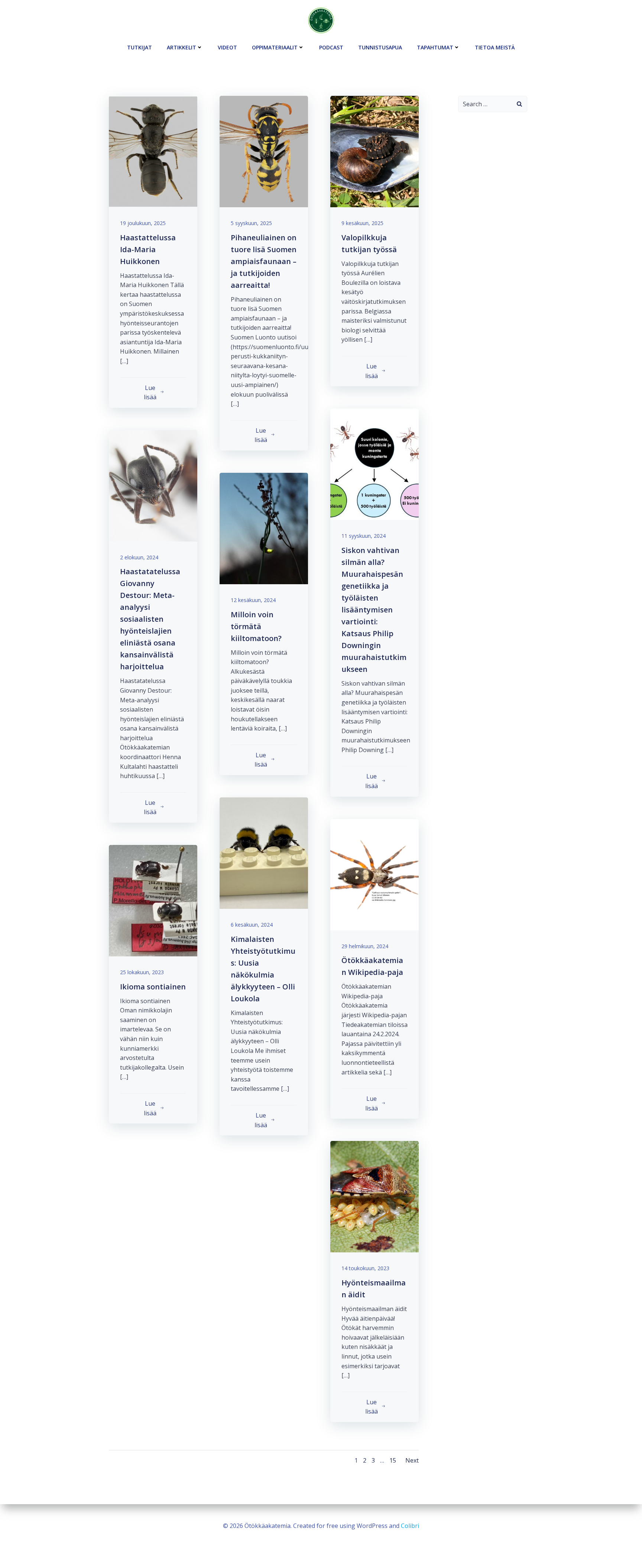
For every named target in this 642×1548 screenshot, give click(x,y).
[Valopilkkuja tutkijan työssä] (374, 151)
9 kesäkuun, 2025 (362, 223)
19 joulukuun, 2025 (143, 223)
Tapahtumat (435, 47)
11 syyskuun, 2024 (363, 535)
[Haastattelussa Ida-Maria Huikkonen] (153, 151)
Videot (227, 47)
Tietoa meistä (495, 47)
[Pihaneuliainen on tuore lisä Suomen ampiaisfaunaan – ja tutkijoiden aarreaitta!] (264, 151)
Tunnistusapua (380, 47)
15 (392, 1460)
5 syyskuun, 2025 (251, 223)
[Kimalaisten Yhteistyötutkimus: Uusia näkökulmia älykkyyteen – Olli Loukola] (264, 852)
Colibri (410, 1526)
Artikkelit (181, 47)
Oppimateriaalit (275, 47)
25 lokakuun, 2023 (142, 972)
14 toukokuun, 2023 (365, 1268)
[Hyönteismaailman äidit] (374, 1196)
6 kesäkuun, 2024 (252, 924)
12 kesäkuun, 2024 (253, 600)
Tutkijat (139, 47)
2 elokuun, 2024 (139, 557)
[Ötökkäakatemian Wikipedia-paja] (374, 874)
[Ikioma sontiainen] (153, 900)
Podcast (331, 47)
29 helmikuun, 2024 (364, 946)
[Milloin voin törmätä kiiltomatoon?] (264, 528)
